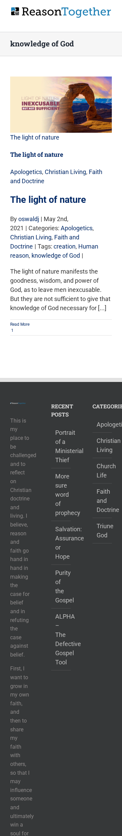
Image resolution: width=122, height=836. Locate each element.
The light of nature (34, 137)
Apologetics (26, 171)
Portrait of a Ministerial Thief (61, 446)
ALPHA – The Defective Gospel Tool (61, 639)
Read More (19, 324)
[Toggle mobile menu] (109, 21)
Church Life (102, 471)
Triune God (102, 530)
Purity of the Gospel (61, 586)
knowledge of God (56, 255)
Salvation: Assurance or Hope (61, 543)
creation (65, 246)
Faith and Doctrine (102, 500)
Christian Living (65, 171)
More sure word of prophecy (61, 494)
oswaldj (28, 218)
